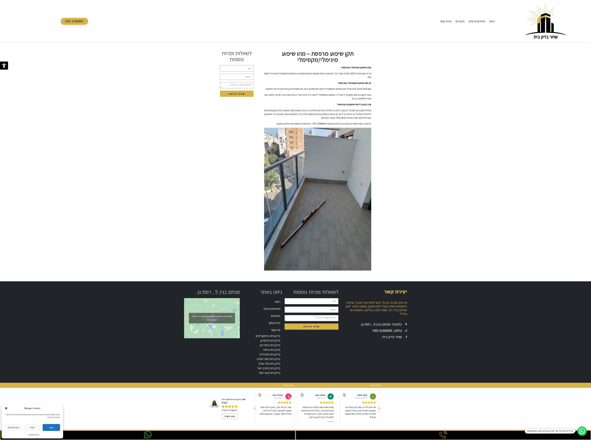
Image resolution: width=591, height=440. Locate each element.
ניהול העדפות (13, 427)
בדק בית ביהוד (271, 350)
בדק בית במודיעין (270, 345)
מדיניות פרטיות (33, 434)
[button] (4, 66)
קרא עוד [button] (330, 421)
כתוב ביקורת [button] (230, 416)
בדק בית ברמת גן (270, 340)
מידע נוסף (274, 323)
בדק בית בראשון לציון (268, 336)
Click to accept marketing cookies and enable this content (212, 318)
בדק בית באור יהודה (268, 359)
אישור (51, 427)
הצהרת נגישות (288, 385)
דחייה (32, 427)
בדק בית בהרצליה (269, 354)
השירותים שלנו (476, 21)
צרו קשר (275, 330)
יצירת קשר (446, 21)
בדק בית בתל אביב (269, 364)
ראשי (492, 21)
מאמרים (460, 21)
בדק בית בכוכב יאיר (268, 368)
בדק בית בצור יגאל (269, 373)
